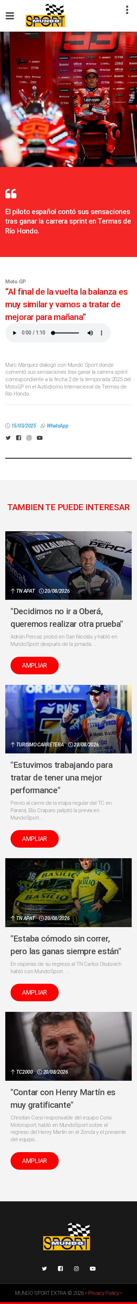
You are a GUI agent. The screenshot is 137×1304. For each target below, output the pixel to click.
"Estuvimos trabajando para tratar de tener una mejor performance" (61, 777)
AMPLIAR (34, 665)
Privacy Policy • (105, 1293)
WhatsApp (57, 426)
